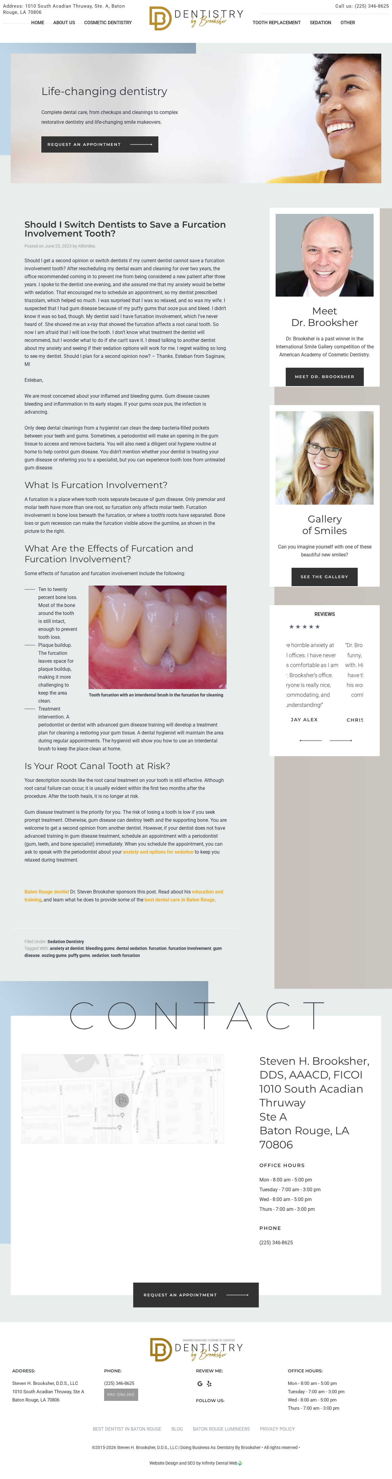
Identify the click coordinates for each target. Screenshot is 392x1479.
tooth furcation (125, 955)
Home (37, 22)
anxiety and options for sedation (158, 852)
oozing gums (54, 955)
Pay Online (121, 1394)
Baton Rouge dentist (46, 892)
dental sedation (131, 948)
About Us (64, 22)
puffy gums (79, 955)
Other (348, 22)
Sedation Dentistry (65, 941)
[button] (311, 741)
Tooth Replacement (277, 22)
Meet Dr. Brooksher (325, 376)
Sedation (320, 22)
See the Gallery (325, 576)
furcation (158, 948)
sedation (100, 955)
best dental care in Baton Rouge (180, 900)
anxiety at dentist (67, 948)
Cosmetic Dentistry (108, 22)
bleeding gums (100, 948)
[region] (325, 685)
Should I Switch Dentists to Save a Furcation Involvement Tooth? (125, 229)
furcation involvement (189, 948)
